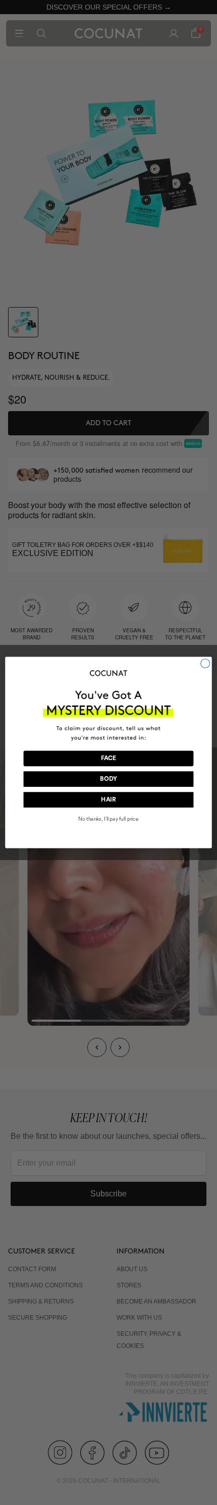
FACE (109, 759)
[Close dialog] (205, 663)
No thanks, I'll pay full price (108, 819)
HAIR (108, 800)
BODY (108, 779)
